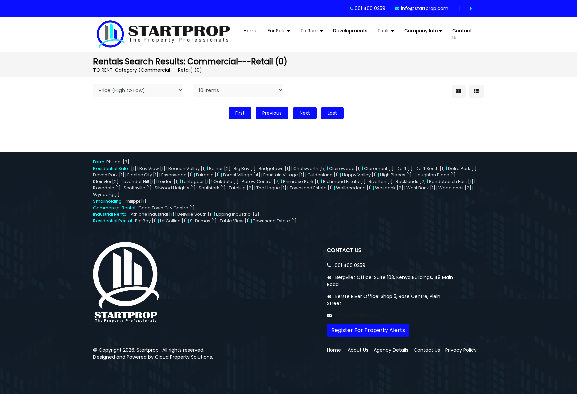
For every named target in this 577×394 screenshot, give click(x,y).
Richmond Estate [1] (344, 181)
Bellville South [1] (195, 214)
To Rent (309, 30)
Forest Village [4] (241, 175)
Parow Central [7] (261, 181)
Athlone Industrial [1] (152, 214)
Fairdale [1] (208, 175)
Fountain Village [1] (283, 175)
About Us (358, 350)
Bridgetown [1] (274, 168)
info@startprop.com (424, 8)
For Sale (277, 30)
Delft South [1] (430, 168)
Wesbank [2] (389, 188)
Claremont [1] (379, 168)
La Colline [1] (173, 221)
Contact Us (462, 34)
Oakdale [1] (226, 181)
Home (251, 30)
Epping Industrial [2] (237, 214)
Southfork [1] (212, 188)
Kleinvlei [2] (106, 181)
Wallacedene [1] (354, 188)
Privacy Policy (461, 350)
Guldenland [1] (323, 175)
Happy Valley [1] (359, 175)
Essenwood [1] (177, 175)
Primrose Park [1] (301, 181)
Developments (350, 30)
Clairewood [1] (345, 168)
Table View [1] (235, 221)
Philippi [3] (117, 162)
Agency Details (391, 350)
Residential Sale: (112, 168)
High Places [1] (396, 175)
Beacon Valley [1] (187, 168)
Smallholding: (109, 201)
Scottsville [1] (138, 188)
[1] (133, 168)
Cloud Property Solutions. (184, 357)
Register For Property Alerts (368, 330)
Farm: (99, 162)
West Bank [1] (420, 188)
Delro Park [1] (462, 168)
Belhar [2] (220, 168)
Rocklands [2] (411, 181)
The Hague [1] (271, 188)
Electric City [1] (142, 175)
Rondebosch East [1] (451, 181)
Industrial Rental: (112, 214)
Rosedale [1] (107, 188)
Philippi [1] (135, 201)
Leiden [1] (168, 181)
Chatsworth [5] (309, 168)
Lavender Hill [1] (138, 181)
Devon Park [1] (108, 175)
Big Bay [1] (245, 168)
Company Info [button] (421, 30)
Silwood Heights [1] (175, 188)
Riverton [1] (381, 181)
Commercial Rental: (115, 208)
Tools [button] (383, 30)
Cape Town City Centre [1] (166, 208)
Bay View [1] (152, 168)
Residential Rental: (114, 221)
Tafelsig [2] (241, 188)
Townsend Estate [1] (311, 188)
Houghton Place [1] (435, 175)
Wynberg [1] (106, 194)
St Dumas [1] (203, 221)
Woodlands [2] (454, 188)
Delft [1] (405, 168)
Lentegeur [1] (196, 181)
